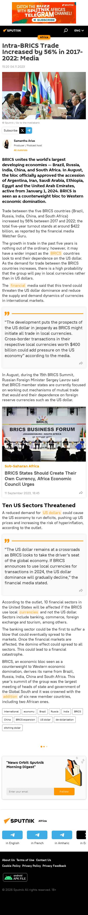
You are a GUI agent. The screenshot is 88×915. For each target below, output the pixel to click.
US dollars (52, 512)
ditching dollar (12, 727)
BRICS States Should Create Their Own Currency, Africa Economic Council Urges (40, 478)
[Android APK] (15, 878)
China (7, 719)
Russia (54, 711)
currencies (29, 612)
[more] (81, 363)
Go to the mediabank (28, 122)
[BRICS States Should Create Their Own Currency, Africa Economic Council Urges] (44, 434)
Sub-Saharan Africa (22, 466)
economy (29, 711)
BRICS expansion (25, 719)
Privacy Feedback (54, 866)
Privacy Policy (31, 866)
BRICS (56, 253)
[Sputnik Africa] (12, 32)
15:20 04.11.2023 (13, 67)
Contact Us (43, 860)
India (66, 711)
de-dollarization (65, 719)
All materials (20, 150)
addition (10, 696)
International (11, 711)
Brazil (43, 711)
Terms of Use (25, 860)
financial (18, 285)
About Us (8, 860)
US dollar (45, 719)
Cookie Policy (11, 866)
